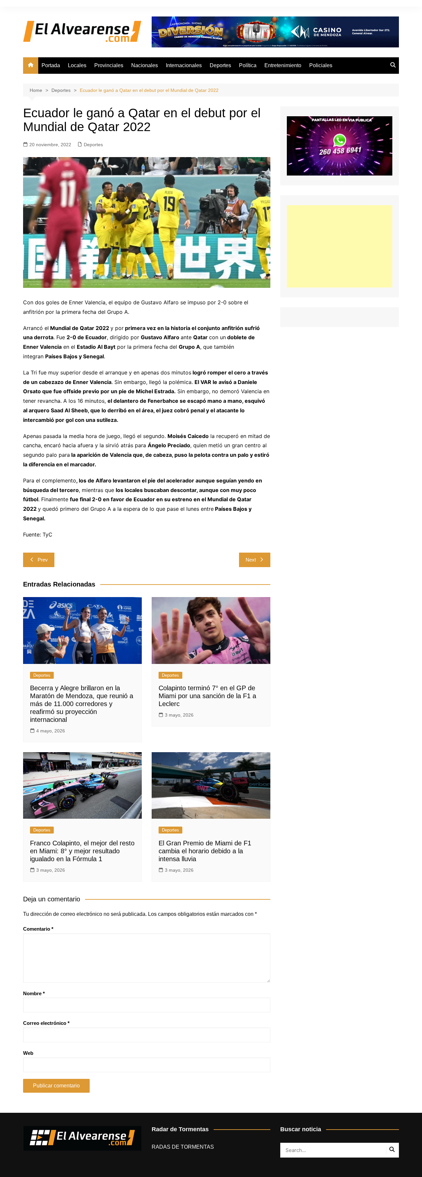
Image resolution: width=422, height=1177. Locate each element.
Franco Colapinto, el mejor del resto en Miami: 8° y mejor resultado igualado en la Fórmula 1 (82, 850)
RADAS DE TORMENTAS (183, 1147)
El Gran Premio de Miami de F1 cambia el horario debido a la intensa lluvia (205, 850)
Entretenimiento (282, 65)
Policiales (320, 65)
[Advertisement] (339, 246)
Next (251, 559)
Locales (77, 65)
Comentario (38, 929)
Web (28, 1053)
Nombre (34, 993)
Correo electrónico (46, 1023)
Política (247, 65)
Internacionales (184, 65)
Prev (43, 559)
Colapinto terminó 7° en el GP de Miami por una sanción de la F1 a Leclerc (207, 695)
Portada (51, 65)
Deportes (220, 65)
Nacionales (144, 65)
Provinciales (108, 65)
